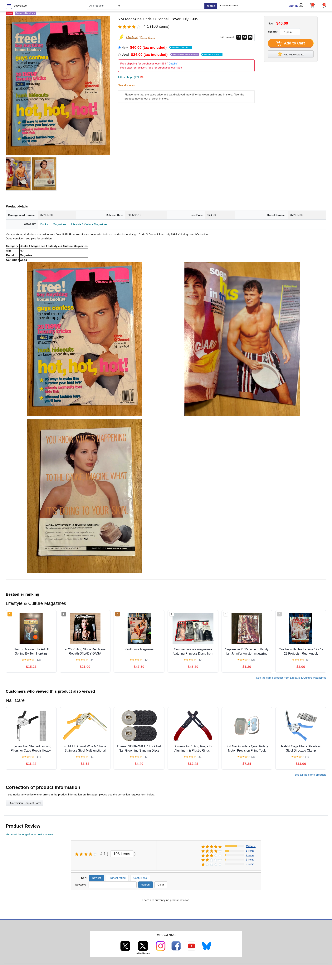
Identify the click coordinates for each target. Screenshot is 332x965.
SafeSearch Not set (229, 5)
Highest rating (117, 877)
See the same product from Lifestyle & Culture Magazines (291, 677)
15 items (251, 846)
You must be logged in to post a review (29, 834)
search (211, 5)
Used (171, 55)
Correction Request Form (25, 802)
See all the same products (310, 774)
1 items (250, 859)
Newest (96, 877)
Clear (161, 884)
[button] (323, 5)
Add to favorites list (294, 54)
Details (172, 63)
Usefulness (140, 877)
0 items (250, 864)
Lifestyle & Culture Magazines (89, 224)
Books (44, 224)
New (156, 47)
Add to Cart (294, 43)
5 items (250, 850)
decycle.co (20, 5)
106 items (121, 854)
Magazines (59, 224)
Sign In (293, 5)
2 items (250, 855)
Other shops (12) (132, 77)
